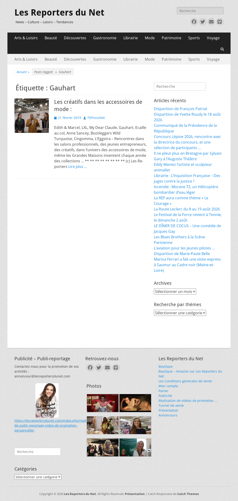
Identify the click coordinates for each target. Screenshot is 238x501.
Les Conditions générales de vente (185, 381)
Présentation (168, 410)
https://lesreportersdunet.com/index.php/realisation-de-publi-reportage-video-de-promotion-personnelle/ (55, 425)
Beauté (51, 37)
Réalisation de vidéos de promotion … (188, 400)
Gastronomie (104, 37)
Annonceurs (168, 415)
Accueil (23, 72)
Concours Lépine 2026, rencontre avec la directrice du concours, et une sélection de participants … (187, 142)
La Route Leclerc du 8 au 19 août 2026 (187, 209)
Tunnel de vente (171, 405)
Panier (164, 391)
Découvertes (75, 37)
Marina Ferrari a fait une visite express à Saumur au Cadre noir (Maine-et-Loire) (187, 265)
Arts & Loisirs (26, 37)
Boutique (166, 366)
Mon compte (168, 386)
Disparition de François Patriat (180, 108)
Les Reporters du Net (59, 12)
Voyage (213, 37)
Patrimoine (171, 37)
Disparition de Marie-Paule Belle (182, 253)
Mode (150, 37)
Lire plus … (77, 166)
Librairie (130, 37)
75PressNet (96, 117)
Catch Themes (188, 494)
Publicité (165, 395)
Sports (194, 37)
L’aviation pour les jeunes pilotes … (184, 248)
